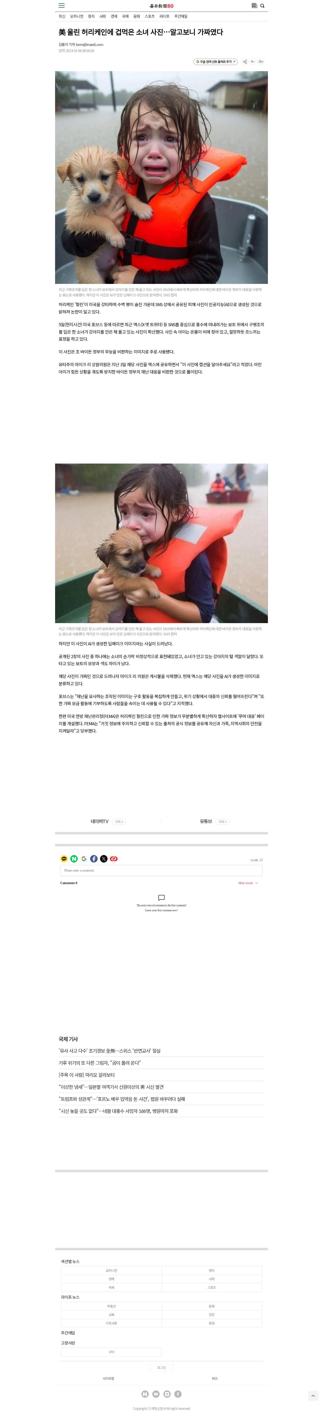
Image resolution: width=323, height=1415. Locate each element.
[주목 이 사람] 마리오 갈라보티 (86, 1074)
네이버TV (107, 821)
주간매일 (181, 16)
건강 (211, 1314)
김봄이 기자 (67, 44)
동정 (211, 1323)
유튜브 (213, 821)
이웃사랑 (111, 1323)
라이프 (164, 16)
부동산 (111, 1306)
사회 (102, 16)
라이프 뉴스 (70, 1297)
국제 (125, 16)
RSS (214, 1378)
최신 (62, 16)
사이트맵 (108, 1378)
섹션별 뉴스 (70, 1261)
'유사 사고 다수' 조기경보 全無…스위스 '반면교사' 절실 (109, 1050)
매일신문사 (159, 1408)
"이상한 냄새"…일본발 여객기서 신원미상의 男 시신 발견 (111, 1086)
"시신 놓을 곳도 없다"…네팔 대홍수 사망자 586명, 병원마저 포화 (118, 1110)
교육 (111, 1314)
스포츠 (150, 16)
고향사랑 (68, 1343)
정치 (91, 16)
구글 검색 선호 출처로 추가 (215, 61)
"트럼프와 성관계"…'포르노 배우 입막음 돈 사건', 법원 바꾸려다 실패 (122, 1098)
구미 (111, 1352)
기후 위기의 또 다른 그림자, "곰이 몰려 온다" (100, 1062)
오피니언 (76, 16)
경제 (114, 16)
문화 (136, 16)
